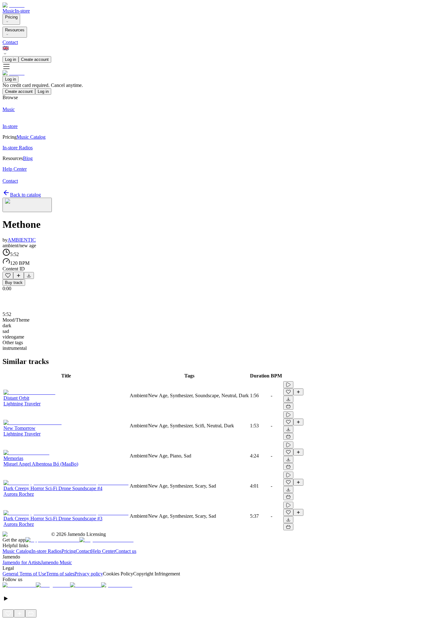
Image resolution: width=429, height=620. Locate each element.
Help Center (103, 551)
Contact (10, 42)
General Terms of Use (24, 573)
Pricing (11, 17)
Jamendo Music (56, 562)
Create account (35, 59)
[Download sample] (29, 275)
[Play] (27, 205)
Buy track (14, 282)
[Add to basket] (288, 406)
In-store (22, 10)
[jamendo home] (13, 5)
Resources (14, 30)
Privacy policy (88, 573)
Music (9, 10)
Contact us (125, 551)
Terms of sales (60, 573)
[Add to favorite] (8, 275)
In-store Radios (46, 551)
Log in (10, 59)
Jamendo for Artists (22, 562)
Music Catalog (17, 551)
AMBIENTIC (22, 240)
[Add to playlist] (18, 275)
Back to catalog (25, 194)
